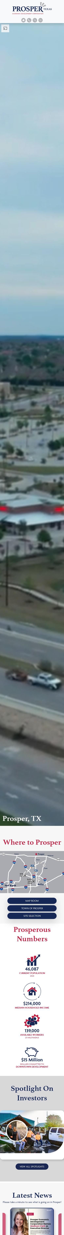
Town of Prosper (32, 908)
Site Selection (32, 915)
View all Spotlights (32, 1166)
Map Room (32, 900)
